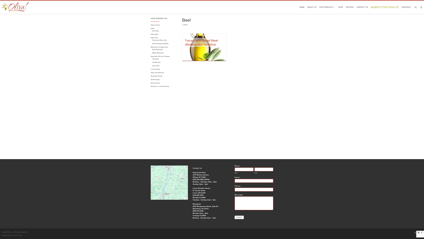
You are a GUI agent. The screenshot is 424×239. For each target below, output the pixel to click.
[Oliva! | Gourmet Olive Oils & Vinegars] (15, 6)
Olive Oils (154, 38)
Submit (239, 217)
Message (239, 195)
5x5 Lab (19, 235)
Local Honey (155, 69)
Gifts (152, 28)
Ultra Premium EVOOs (160, 43)
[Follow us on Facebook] (421, 232)
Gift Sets (155, 31)
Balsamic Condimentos (159, 47)
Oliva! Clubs (155, 25)
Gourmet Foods (157, 76)
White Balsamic (158, 53)
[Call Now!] (418, 232)
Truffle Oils (156, 62)
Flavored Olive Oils (159, 40)
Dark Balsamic (157, 49)
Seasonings (155, 79)
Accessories (155, 83)
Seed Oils (155, 66)
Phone (238, 186)
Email (238, 177)
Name (238, 166)
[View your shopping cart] (421, 7)
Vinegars (155, 59)
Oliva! (10, 232)
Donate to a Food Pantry (160, 86)
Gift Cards (154, 34)
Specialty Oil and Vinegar (160, 56)
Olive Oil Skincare (157, 72)
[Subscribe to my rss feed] (415, 232)
